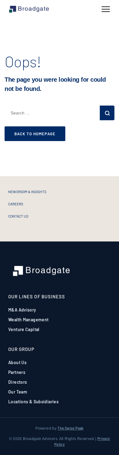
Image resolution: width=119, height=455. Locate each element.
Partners (16, 372)
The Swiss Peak (70, 428)
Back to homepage (35, 133)
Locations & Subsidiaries (33, 401)
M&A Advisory (22, 309)
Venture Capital (23, 329)
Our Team (17, 391)
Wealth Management (28, 319)
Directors (17, 382)
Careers (15, 204)
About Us (17, 362)
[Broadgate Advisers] (29, 9)
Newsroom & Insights (27, 191)
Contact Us (18, 216)
